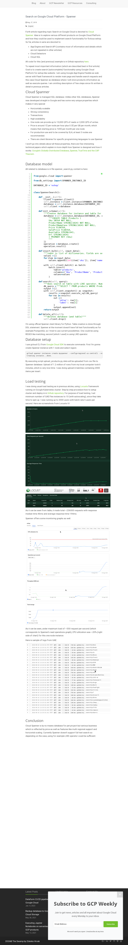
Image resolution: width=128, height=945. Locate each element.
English (30, 26)
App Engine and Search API (43, 46)
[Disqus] (64, 780)
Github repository (56, 393)
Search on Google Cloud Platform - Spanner (51, 16)
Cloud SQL (35, 57)
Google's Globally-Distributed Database (50, 150)
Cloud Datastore (38, 53)
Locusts (84, 386)
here (86, 61)
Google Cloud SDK (55, 344)
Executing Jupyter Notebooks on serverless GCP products (37, 926)
